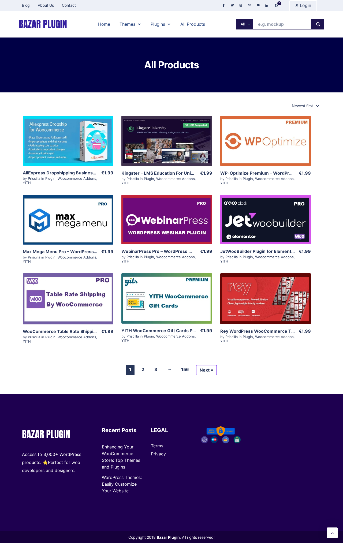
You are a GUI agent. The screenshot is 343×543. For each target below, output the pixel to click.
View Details (68, 136)
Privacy (158, 453)
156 (185, 369)
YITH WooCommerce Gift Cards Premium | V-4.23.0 (176, 330)
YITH (27, 183)
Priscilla (34, 178)
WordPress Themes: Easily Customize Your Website (122, 484)
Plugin (50, 178)
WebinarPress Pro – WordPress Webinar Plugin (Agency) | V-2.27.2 (192, 251)
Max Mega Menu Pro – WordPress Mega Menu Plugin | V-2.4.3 (88, 251)
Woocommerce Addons (77, 178)
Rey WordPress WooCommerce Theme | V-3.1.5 (271, 331)
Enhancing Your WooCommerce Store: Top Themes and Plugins (121, 457)
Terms (157, 445)
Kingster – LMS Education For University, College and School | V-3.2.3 (194, 173)
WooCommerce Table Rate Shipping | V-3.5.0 (71, 331)
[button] (332, 532)
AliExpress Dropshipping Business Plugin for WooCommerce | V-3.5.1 (96, 172)
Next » (206, 370)
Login (305, 5)
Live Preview (68, 152)
